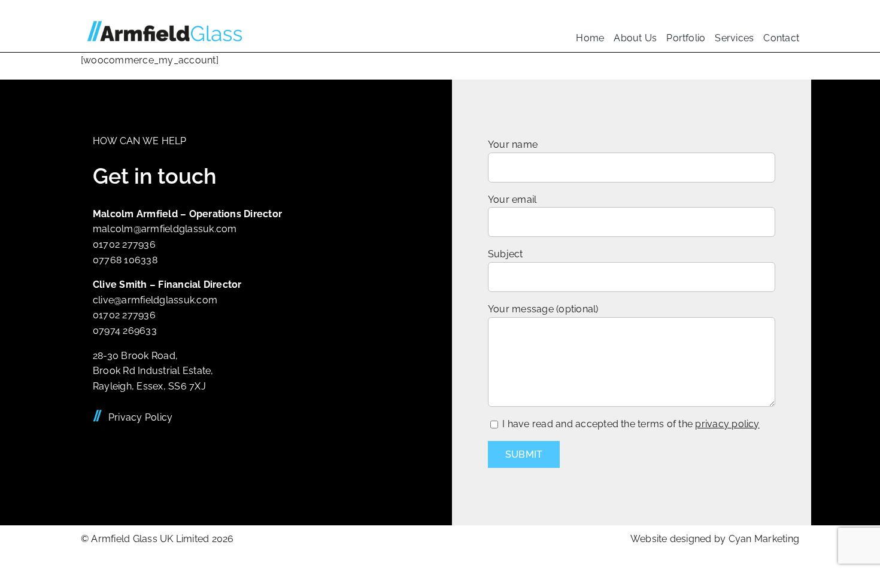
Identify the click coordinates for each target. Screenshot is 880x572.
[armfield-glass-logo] (164, 16)
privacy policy (727, 424)
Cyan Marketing (764, 538)
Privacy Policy (140, 417)
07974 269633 (125, 330)
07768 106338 (125, 260)
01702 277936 (124, 244)
